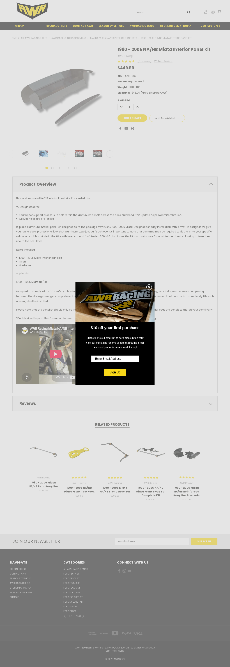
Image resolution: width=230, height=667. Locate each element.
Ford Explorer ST (73, 597)
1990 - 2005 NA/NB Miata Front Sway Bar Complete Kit (151, 491)
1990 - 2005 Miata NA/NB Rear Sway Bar (43, 484)
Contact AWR (83, 26)
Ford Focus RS (71, 592)
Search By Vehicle (111, 26)
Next (109, 154)
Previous (12, 154)
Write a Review (163, 61)
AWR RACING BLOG (142, 26)
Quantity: (124, 100)
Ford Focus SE (71, 583)
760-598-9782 (210, 26)
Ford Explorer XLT (73, 601)
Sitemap (14, 597)
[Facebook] (120, 128)
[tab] (115, 184)
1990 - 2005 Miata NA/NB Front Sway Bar (115, 489)
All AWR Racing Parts (75, 569)
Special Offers (56, 26)
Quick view (43, 448)
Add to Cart (43, 455)
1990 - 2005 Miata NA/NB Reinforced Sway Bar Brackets (186, 491)
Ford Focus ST (71, 587)
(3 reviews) (144, 61)
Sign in (14, 592)
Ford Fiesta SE (71, 573)
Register (27, 592)
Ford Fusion (70, 606)
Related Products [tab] (112, 424)
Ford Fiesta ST (71, 578)
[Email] (126, 128)
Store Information (174, 26)
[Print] (132, 128)
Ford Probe (69, 611)
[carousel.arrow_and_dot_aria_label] (52, 168)
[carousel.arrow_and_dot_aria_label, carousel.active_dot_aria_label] (46, 168)
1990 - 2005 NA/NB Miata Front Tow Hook (79, 489)
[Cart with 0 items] (219, 11)
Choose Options (79, 455)
